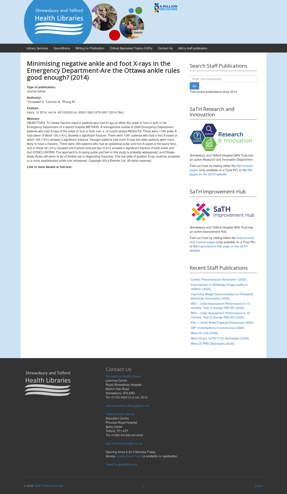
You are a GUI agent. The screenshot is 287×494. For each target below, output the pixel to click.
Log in (259, 485)
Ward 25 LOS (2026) (204, 333)
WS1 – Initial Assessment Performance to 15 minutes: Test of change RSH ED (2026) (220, 315)
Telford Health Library (120, 414)
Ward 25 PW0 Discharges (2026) (212, 343)
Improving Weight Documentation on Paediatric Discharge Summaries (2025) (222, 296)
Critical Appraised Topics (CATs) (131, 48)
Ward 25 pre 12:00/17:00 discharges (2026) (220, 338)
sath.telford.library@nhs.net (124, 443)
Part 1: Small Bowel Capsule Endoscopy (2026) (222, 322)
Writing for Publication (89, 48)
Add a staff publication (192, 48)
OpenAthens (61, 48)
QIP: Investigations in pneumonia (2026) (217, 328)
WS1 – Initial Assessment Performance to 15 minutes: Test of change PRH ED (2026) (220, 305)
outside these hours (129, 456)
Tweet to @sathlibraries (121, 464)
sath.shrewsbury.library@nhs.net (127, 405)
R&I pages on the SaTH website (221, 172)
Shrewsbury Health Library (123, 376)
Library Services (37, 48)
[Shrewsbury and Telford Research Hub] (102, 21)
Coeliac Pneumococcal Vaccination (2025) (219, 279)
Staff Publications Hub (48, 485)
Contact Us (165, 48)
